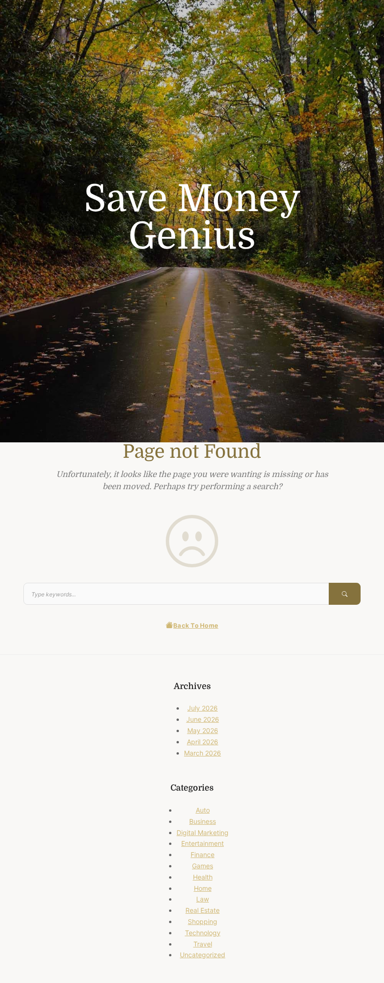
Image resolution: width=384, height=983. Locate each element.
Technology (203, 933)
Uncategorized (202, 955)
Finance (202, 854)
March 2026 (202, 753)
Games (202, 866)
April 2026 (202, 742)
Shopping (202, 921)
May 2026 (202, 730)
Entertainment (202, 843)
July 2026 (202, 708)
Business (202, 821)
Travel (202, 944)
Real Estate (202, 910)
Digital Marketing (203, 832)
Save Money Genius (192, 217)
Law (202, 899)
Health (203, 877)
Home (203, 888)
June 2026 (202, 719)
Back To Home (195, 625)
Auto (203, 810)
